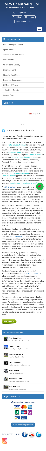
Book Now (17, 17)
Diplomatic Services (10, 70)
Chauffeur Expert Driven (15, 332)
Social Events (8, 59)
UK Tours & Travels (10, 85)
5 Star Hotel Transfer (11, 90)
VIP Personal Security (11, 64)
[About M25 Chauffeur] (9, 321)
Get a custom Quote (24, 21)
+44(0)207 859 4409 (24, 12)
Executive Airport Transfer (13, 44)
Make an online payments (23, 424)
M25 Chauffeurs (10, 187)
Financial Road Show (11, 75)
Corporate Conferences (12, 80)
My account (29, 17)
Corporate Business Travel (13, 54)
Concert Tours (8, 95)
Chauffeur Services (13, 39)
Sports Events (8, 49)
